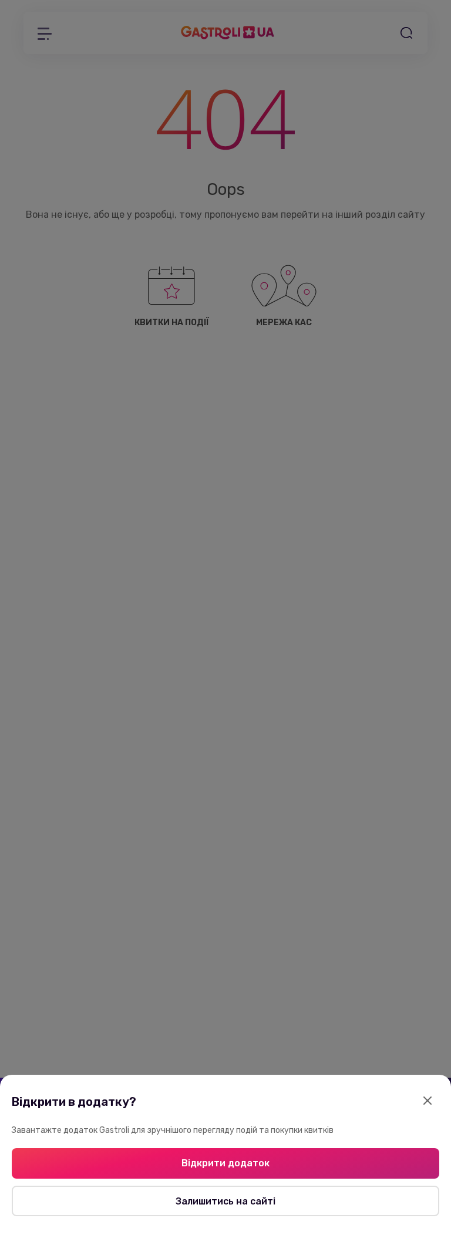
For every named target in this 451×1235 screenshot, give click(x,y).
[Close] (427, 1102)
